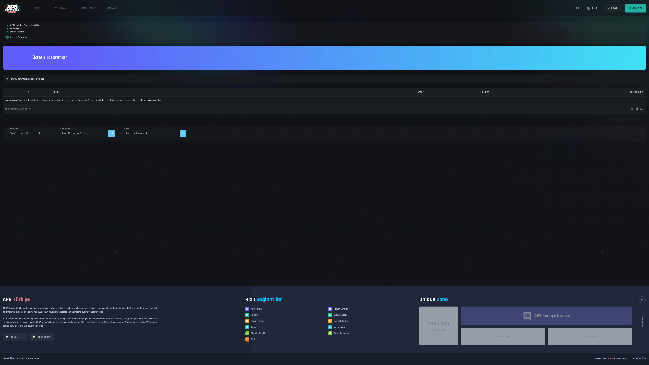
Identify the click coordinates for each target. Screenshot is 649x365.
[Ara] (577, 8)
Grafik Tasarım (17, 41)
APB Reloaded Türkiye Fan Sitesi (25, 27)
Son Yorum (635, 104)
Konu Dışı (14, 34)
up (642, 104)
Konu (56, 104)
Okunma (485, 104)
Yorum (421, 104)
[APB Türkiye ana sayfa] (14, 8)
